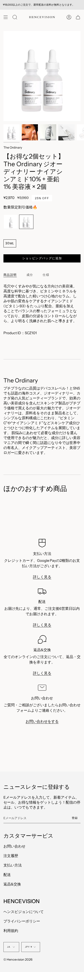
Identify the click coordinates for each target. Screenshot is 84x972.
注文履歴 (10, 856)
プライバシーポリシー (21, 921)
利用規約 (10, 931)
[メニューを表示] (5, 17)
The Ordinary (12, 147)
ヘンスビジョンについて (23, 912)
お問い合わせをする (42, 721)
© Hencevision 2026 (18, 959)
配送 (7, 875)
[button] (14, 17)
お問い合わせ (14, 846)
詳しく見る (42, 577)
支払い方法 (12, 865)
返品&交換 (12, 884)
